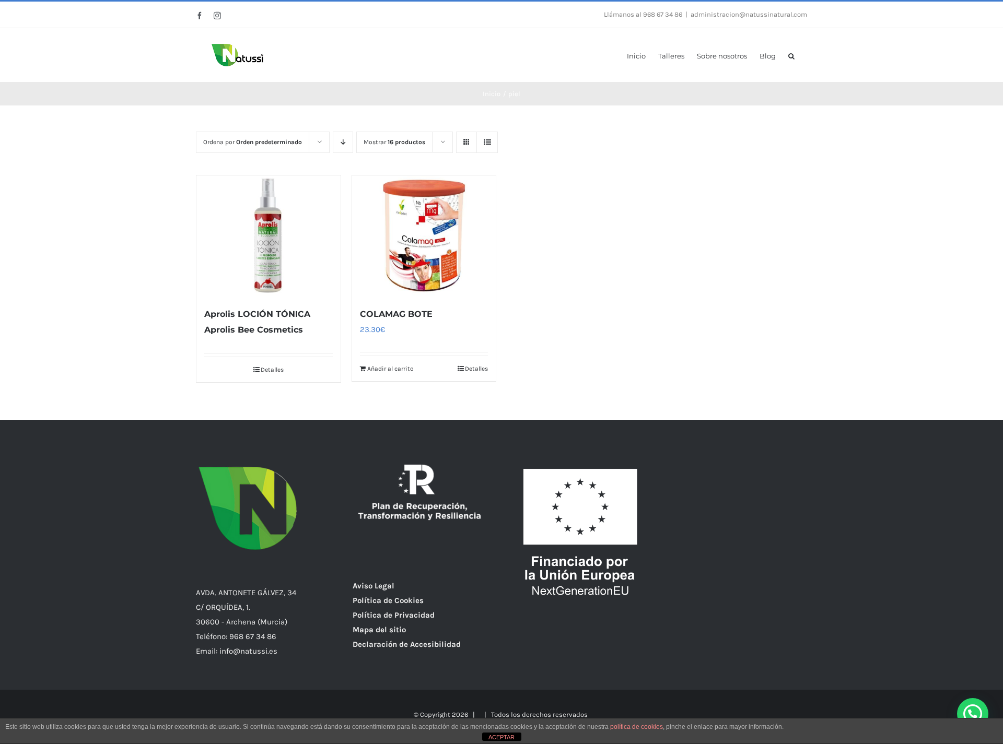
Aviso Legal (373, 586)
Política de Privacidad (394, 615)
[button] (791, 55)
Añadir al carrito (390, 368)
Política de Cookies (388, 600)
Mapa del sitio (379, 629)
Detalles (272, 369)
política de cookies (636, 726)
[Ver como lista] (487, 142)
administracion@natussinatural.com (749, 14)
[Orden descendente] (343, 142)
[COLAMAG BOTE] (424, 235)
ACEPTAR (501, 737)
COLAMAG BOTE (396, 314)
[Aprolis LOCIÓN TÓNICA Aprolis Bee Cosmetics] (268, 235)
